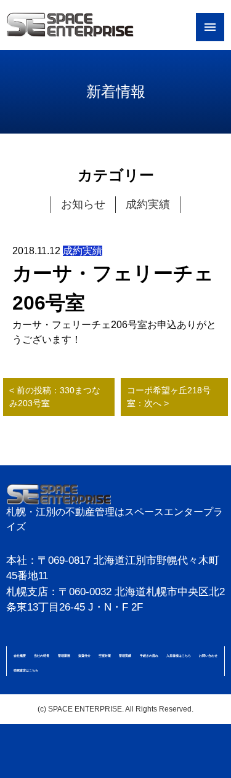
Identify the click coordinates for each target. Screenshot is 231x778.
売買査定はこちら (26, 670)
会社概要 (20, 655)
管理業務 (64, 655)
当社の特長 (41, 655)
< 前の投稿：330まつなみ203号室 (54, 396)
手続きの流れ (149, 655)
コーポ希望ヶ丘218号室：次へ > (169, 396)
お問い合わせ (208, 655)
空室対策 (105, 655)
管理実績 (125, 655)
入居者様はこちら (178, 655)
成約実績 (148, 204)
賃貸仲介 (84, 655)
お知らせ (83, 204)
